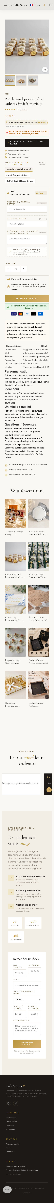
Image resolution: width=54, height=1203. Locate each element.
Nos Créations (11, 1118)
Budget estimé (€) (33, 1007)
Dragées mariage (34, 450)
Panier (8, 1148)
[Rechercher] (43, 4)
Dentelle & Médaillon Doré (18, 169)
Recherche (10, 1152)
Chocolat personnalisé (15, 450)
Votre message (21, 1020)
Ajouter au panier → (27, 298)
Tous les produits (12, 1144)
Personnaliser (11, 1122)
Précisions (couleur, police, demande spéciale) (23, 232)
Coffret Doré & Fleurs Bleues (19, 181)
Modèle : (17, 164)
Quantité (10, 264)
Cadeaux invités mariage (32, 447)
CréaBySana (18, 5)
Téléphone (34, 965)
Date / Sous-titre (16, 219)
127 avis (23, 109)
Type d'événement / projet (24, 992)
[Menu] (5, 5)
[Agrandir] (45, 69)
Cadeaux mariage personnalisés (19, 454)
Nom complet (17, 966)
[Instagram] (8, 1103)
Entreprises (10, 1129)
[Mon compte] (38, 4)
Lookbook (10, 1125)
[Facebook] (15, 1103)
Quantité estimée (18, 1007)
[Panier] (51, 5)
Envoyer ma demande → (27, 1044)
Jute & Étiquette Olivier (17, 175)
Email (16, 979)
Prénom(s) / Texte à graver (18, 203)
